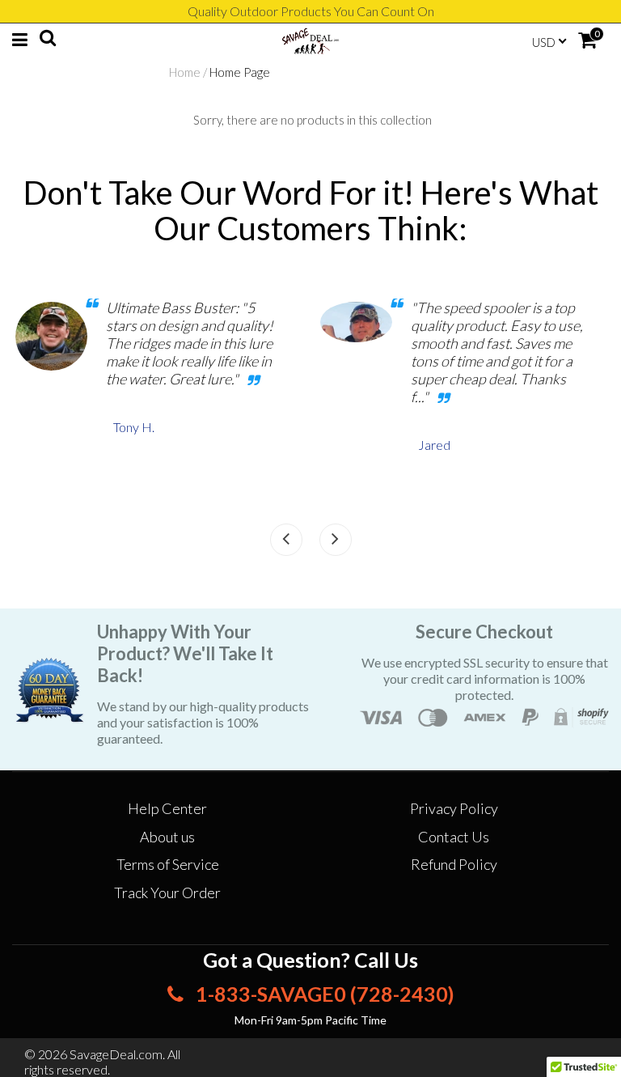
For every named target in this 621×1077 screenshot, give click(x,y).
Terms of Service (167, 864)
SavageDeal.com (116, 1054)
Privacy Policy (454, 808)
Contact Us (453, 837)
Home (185, 72)
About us (167, 837)
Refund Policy (454, 864)
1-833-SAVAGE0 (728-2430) (323, 994)
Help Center (167, 808)
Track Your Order (167, 892)
